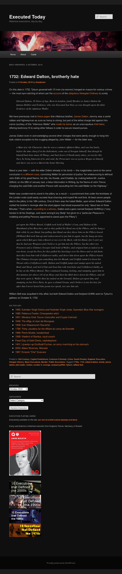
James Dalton (81, 116)
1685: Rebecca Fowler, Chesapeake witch (37, 313)
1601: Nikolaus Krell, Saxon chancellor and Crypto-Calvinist (46, 317)
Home (13, 54)
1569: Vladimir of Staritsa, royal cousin (35, 336)
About (23, 54)
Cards (33, 54)
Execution (100, 359)
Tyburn (69, 364)
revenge (46, 364)
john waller (20, 364)
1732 (82, 362)
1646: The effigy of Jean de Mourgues (34, 321)
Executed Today (27, 16)
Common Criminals (58, 359)
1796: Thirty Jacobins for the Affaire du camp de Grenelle (44, 328)
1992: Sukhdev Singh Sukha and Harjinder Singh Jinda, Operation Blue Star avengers (59, 309)
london (29, 364)
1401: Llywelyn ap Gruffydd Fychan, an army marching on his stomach (52, 344)
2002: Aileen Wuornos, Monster (31, 348)
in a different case (30, 174)
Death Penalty (80, 359)
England (91, 359)
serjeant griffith (58, 364)
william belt (78, 364)
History (20, 362)
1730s (76, 362)
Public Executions (57, 362)
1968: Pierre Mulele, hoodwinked (32, 332)
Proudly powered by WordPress (61, 562)
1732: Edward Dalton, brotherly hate (44, 76)
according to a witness (44, 208)
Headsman (40, 82)
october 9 (37, 364)
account (57, 93)
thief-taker (99, 124)
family (102, 362)
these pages (43, 116)
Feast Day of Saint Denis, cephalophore (35, 340)
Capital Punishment (39, 359)
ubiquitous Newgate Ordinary (83, 93)
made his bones (64, 124)
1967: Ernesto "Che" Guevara (30, 352)
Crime (70, 359)
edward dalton (91, 362)
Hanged (12, 362)
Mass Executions (32, 362)
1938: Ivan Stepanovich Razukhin (32, 324)
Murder (44, 362)
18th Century (24, 359)
